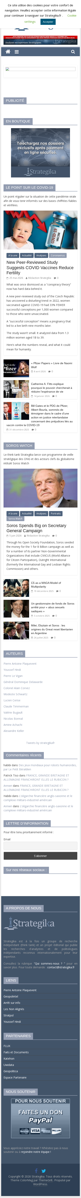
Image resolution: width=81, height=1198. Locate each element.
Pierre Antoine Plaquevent (20, 663)
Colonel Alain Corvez (17, 688)
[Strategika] (8, 52)
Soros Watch (15, 518)
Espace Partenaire (15, 1077)
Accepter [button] (48, 21)
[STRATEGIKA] (30, 917)
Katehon (9, 1058)
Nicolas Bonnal (13, 718)
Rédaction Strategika (39, 278)
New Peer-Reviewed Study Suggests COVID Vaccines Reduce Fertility (40, 267)
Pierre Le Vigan (13, 676)
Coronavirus (58, 255)
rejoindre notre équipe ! (36, 1152)
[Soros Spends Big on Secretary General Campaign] (40, 471)
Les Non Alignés (14, 1009)
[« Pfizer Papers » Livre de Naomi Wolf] (16, 361)
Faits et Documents (16, 1052)
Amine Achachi (13, 725)
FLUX (7, 1046)
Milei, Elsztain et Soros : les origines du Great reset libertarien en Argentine (52, 629)
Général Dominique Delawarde (23, 682)
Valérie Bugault (13, 712)
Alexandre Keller (14, 731)
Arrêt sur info (12, 1003)
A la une (12, 255)
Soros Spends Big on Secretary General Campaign (36, 528)
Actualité (27, 255)
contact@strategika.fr (61, 967)
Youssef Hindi (12, 670)
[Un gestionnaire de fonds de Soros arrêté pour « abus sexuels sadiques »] (16, 602)
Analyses (41, 255)
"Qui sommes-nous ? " (50, 963)
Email (7, 839)
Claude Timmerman (16, 706)
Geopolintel (11, 996)
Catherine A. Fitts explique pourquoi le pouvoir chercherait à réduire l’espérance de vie (51, 387)
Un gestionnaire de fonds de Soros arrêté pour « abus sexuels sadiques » (52, 607)
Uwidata (9, 1065)
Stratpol (9, 1015)
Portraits (56, 513)
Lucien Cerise (12, 700)
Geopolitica (11, 1071)
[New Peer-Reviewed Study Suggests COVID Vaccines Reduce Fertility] (40, 213)
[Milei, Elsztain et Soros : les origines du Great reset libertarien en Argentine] (16, 624)
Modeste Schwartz (15, 694)
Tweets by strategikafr (40, 743)
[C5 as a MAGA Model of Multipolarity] (16, 581)
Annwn (8, 785)
